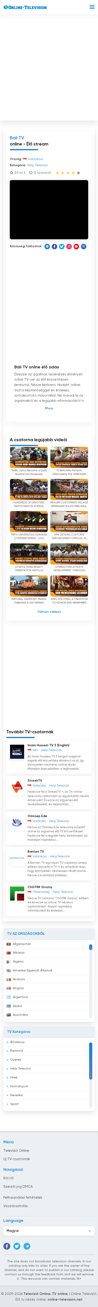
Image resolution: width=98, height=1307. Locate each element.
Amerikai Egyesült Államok (32, 970)
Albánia (18, 952)
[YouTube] (76, 246)
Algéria (18, 961)
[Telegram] (26, 1246)
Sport (14, 1104)
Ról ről (8, 1178)
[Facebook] (54, 246)
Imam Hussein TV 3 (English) (48, 745)
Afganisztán (22, 944)
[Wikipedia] (83, 246)
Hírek (14, 1077)
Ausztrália (20, 1015)
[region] (49, 981)
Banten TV (36, 851)
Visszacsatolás (15, 1206)
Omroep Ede (37, 816)
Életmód (16, 1050)
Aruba (17, 1006)
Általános (17, 1042)
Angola (18, 988)
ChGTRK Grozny (40, 887)
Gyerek (15, 1059)
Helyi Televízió (20, 1068)
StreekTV (35, 780)
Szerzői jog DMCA (18, 1186)
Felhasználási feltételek (22, 1197)
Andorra (19, 979)
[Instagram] (69, 246)
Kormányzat (19, 1086)
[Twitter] (61, 246)
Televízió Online (16, 1150)
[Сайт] (47, 246)
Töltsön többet (49, 612)
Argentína (20, 997)
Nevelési (16, 1095)
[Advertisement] (49, 68)
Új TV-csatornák (16, 1159)
